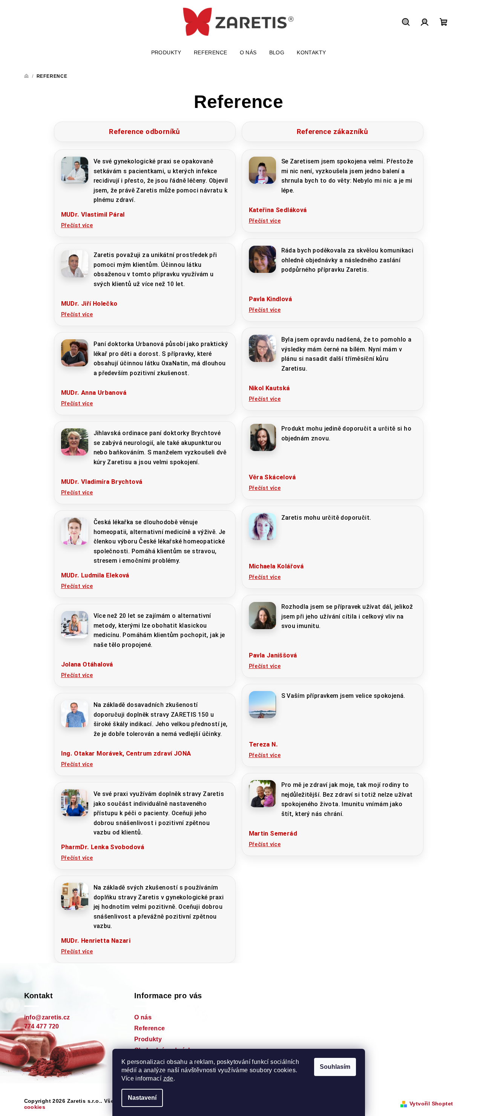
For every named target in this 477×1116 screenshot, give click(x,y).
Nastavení (142, 1097)
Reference (149, 1028)
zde (168, 1078)
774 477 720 (41, 1026)
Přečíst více (77, 225)
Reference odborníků (144, 132)
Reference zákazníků (332, 132)
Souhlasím (335, 1067)
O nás (143, 1017)
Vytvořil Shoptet (431, 1104)
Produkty (148, 1039)
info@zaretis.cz (47, 1017)
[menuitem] (166, 52)
